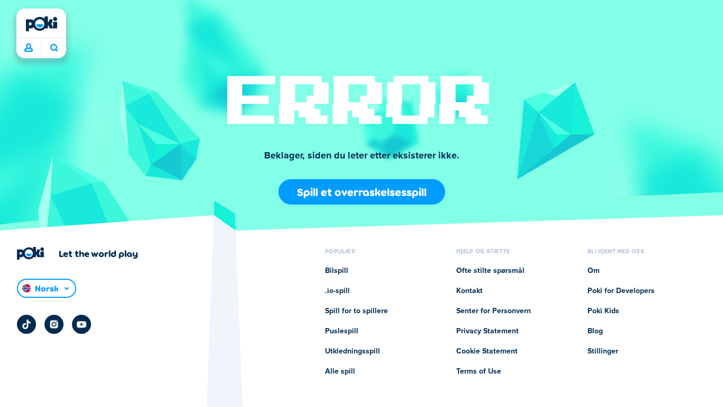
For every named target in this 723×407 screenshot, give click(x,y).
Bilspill (336, 271)
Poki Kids (603, 311)
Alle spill (340, 371)
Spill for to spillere (356, 311)
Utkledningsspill (352, 351)
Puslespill (341, 331)
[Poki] (41, 23)
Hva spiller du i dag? (53, 48)
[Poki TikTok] (26, 324)
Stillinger (603, 351)
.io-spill (337, 291)
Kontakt (469, 291)
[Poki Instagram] (54, 324)
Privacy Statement (487, 331)
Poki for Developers (621, 291)
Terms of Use (478, 371)
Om (594, 271)
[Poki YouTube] (81, 324)
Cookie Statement (487, 351)
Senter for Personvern (493, 311)
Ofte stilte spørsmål (490, 271)
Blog (595, 331)
